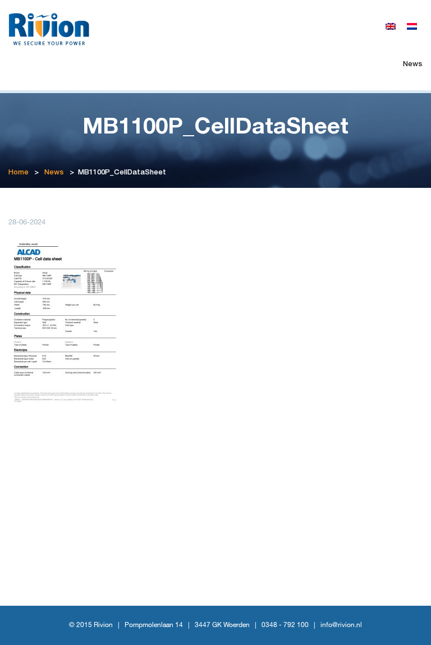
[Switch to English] (390, 27)
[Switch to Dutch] (412, 27)
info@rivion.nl (341, 625)
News (413, 64)
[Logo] (53, 28)
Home (18, 173)
